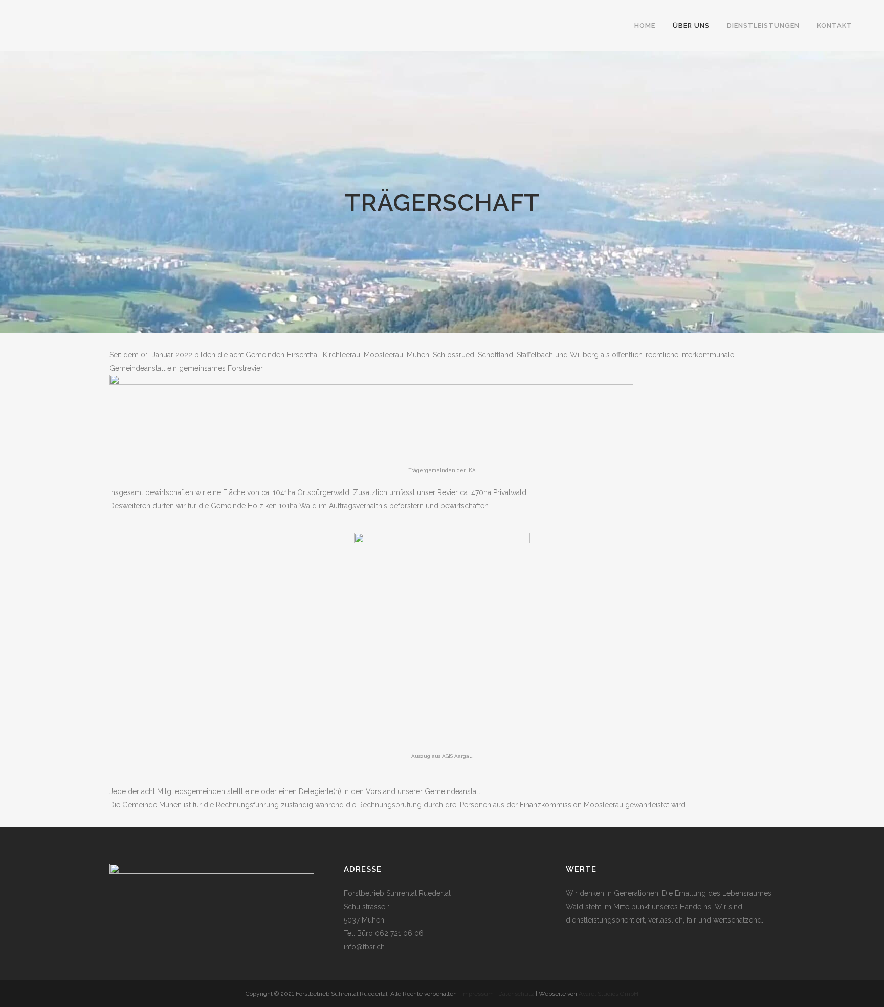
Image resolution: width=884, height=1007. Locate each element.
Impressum (477, 993)
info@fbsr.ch (364, 946)
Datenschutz (517, 993)
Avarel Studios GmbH (608, 993)
